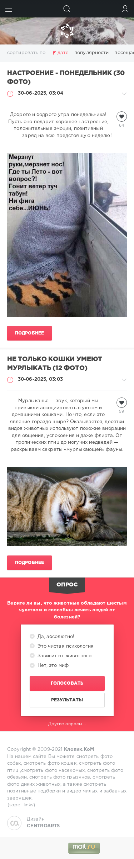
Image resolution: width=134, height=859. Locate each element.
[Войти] (125, 8)
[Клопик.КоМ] (67, 30)
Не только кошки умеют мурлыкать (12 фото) (54, 364)
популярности (91, 53)
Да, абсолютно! (55, 637)
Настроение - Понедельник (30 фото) (66, 77)
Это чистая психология (65, 646)
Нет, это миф (52, 666)
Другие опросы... (67, 724)
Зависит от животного (63, 656)
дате (63, 53)
